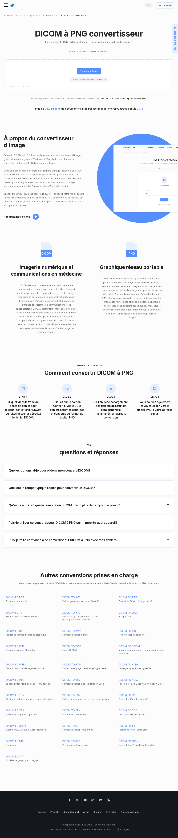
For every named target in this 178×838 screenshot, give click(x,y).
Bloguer (98, 812)
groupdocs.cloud (102, 51)
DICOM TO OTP (15, 756)
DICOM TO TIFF (128, 597)
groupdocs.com (86, 51)
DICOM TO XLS (71, 679)
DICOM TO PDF (15, 597)
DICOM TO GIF (14, 630)
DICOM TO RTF (71, 725)
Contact (108, 829)
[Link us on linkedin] (92, 800)
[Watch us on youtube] (85, 800)
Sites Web (111, 812)
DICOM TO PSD (15, 646)
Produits (54, 812)
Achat (86, 812)
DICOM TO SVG (71, 597)
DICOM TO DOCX (16, 725)
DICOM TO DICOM (129, 646)
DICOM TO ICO (127, 630)
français (124, 829)
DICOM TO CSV (71, 695)
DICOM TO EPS (127, 695)
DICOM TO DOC (128, 710)
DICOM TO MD (14, 741)
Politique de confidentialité (134, 99)
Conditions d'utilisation (110, 99)
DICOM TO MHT (15, 679)
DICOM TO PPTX (128, 741)
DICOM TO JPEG (128, 612)
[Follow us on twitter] (77, 800)
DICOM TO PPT (71, 741)
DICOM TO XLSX (128, 679)
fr (148, 5)
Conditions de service (90, 829)
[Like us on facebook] (69, 800)
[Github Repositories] (100, 800)
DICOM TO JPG (71, 612)
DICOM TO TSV (15, 695)
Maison (42, 812)
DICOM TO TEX (71, 710)
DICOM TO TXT (128, 725)
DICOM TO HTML (129, 664)
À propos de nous (130, 812)
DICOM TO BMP (71, 630)
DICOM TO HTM (71, 664)
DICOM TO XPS (15, 710)
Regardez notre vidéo (17, 216)
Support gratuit (71, 812)
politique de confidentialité (63, 829)
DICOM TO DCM (71, 646)
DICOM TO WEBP (16, 664)
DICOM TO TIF (14, 612)
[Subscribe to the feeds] (108, 800)
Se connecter (165, 5)
